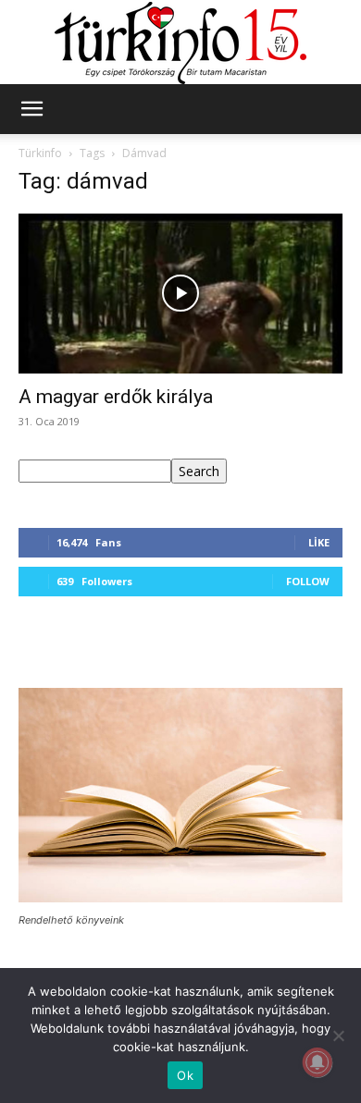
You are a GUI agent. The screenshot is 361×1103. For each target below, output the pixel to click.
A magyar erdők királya (116, 397)
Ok (185, 1075)
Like (319, 542)
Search (199, 471)
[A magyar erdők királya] (180, 294)
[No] (338, 1035)
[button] (31, 109)
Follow (308, 581)
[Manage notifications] (317, 1062)
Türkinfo (40, 153)
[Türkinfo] (180, 43)
